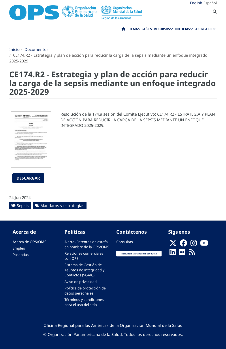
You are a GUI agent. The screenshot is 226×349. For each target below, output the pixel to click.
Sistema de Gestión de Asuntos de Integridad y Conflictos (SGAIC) (84, 269)
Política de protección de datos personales (85, 291)
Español (210, 2)
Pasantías (21, 254)
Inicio (14, 49)
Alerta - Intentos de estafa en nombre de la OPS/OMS (86, 244)
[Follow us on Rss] (192, 253)
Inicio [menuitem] (123, 30)
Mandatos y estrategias (62, 205)
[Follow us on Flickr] (182, 253)
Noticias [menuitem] (182, 29)
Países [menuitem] (146, 29)
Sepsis (23, 205)
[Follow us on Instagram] (193, 244)
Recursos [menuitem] (162, 29)
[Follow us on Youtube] (204, 244)
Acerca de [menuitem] (203, 29)
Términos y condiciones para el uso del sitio (84, 302)
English (196, 2)
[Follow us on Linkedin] (173, 253)
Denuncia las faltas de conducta (139, 253)
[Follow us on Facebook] (183, 244)
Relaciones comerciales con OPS (83, 256)
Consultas (124, 241)
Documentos (36, 49)
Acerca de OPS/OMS (29, 241)
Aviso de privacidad (80, 281)
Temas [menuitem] (134, 29)
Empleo (19, 248)
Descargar (28, 178)
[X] (173, 244)
